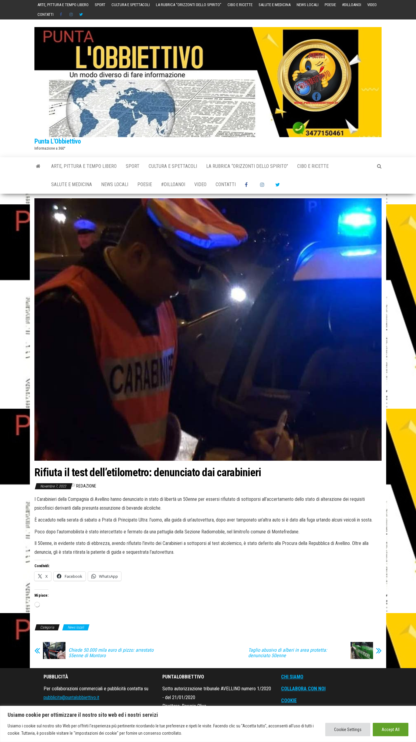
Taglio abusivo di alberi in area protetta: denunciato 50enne (287, 652)
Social (61, 14)
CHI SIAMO (292, 677)
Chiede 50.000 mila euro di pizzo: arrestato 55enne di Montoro (111, 652)
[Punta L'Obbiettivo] (38, 166)
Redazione (86, 486)
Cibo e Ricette (239, 4)
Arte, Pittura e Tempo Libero (63, 4)
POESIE (330, 4)
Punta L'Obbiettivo (57, 141)
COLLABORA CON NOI (303, 689)
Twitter (81, 14)
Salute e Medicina (275, 4)
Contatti (45, 14)
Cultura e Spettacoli (130, 4)
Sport (100, 4)
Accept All (391, 729)
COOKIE (289, 700)
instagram (71, 14)
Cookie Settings (347, 729)
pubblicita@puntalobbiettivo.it (71, 697)
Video (372, 4)
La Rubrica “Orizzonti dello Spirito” (188, 4)
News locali (308, 4)
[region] (208, 724)
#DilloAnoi (351, 4)
